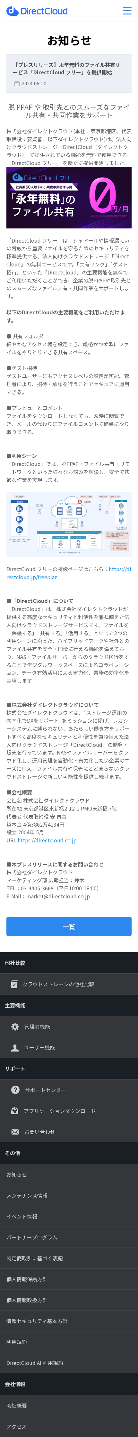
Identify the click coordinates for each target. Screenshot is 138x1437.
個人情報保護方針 (26, 1279)
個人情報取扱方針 (26, 1300)
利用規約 (16, 1342)
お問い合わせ (39, 1132)
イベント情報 (21, 1216)
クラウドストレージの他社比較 (58, 984)
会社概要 (16, 1405)
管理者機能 (36, 1026)
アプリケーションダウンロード (59, 1111)
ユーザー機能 (39, 1047)
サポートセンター (45, 1090)
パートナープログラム (31, 1237)
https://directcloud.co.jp (47, 840)
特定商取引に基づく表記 (34, 1258)
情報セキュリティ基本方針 (37, 1321)
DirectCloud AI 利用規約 (34, 1363)
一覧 (69, 926)
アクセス (16, 1426)
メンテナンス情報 (26, 1195)
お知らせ (16, 1174)
